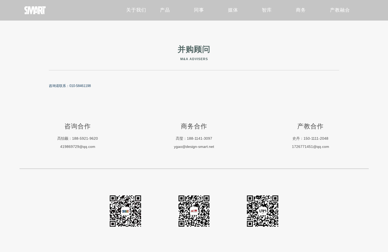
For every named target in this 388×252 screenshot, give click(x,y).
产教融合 (340, 10)
